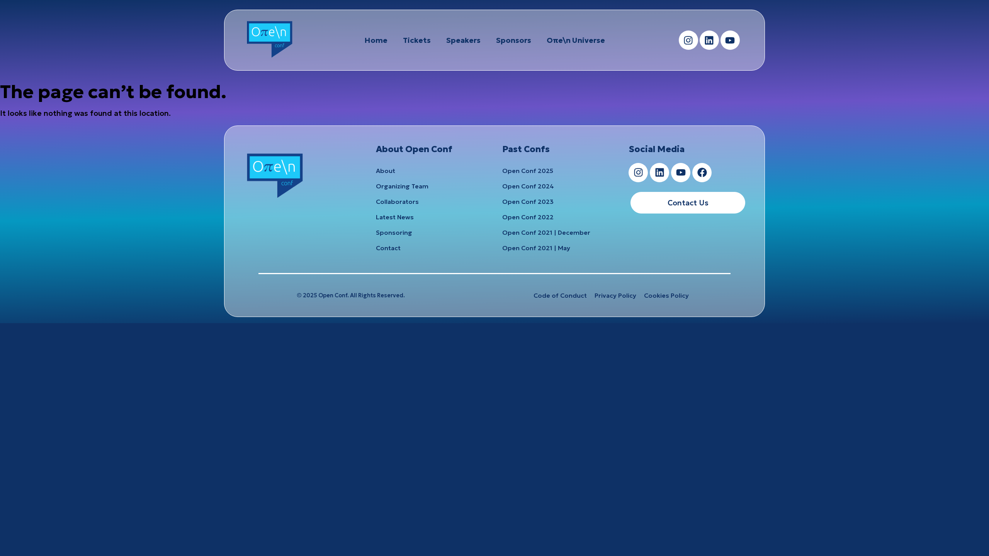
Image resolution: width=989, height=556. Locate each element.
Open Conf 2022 (528, 217)
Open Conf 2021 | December (546, 232)
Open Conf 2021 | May (536, 248)
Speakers (463, 40)
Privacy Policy (615, 295)
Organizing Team (402, 186)
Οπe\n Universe (576, 40)
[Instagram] (688, 40)
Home (375, 40)
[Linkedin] (709, 40)
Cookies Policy (666, 295)
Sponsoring (394, 232)
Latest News (395, 217)
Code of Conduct (560, 295)
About (385, 171)
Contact (388, 248)
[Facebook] (702, 172)
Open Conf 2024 (528, 186)
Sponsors (513, 40)
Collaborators (397, 201)
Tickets (417, 40)
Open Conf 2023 (528, 201)
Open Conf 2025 (527, 171)
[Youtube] (730, 40)
